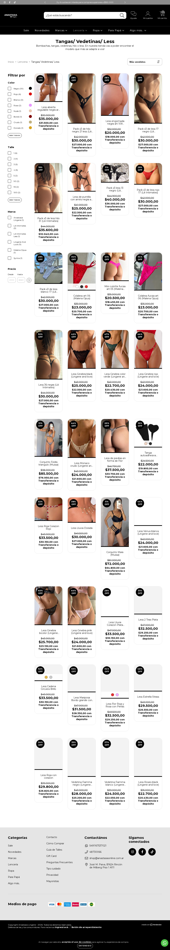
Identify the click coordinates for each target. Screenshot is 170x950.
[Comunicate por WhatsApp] (164, 943)
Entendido (85, 946)
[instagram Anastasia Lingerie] (4, 2)
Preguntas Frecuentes (59, 862)
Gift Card (51, 856)
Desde (10, 274)
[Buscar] (122, 15)
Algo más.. (137, 30)
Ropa (96, 30)
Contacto (51, 837)
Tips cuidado (53, 868)
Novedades (42, 30)
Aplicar (29, 280)
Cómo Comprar (55, 843)
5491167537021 (97, 845)
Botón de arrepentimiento (87, 927)
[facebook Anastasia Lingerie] (9, 2)
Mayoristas (52, 881)
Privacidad (52, 874)
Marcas (60, 30)
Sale (26, 30)
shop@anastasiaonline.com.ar (106, 858)
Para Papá (115, 30)
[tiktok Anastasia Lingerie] (15, 2)
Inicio (11, 61)
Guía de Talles (54, 849)
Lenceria (23, 61)
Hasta (20, 274)
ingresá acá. (62, 927)
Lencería (79, 30)
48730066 (95, 851)
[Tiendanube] (151, 925)
